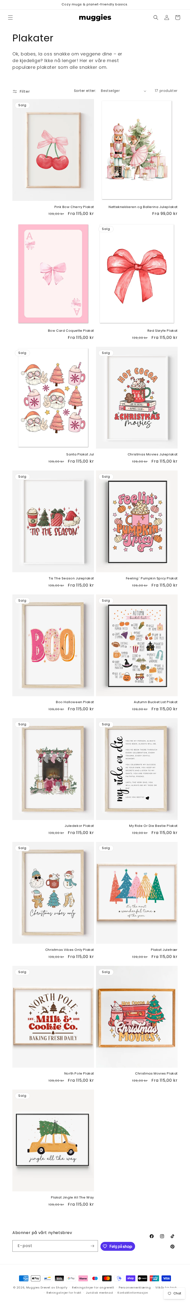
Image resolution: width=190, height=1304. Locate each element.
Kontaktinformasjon (133, 1293)
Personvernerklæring (135, 1287)
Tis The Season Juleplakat (71, 578)
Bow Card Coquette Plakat (71, 331)
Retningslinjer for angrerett (93, 1287)
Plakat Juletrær (164, 950)
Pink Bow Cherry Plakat (74, 207)
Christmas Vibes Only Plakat (69, 950)
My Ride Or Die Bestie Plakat (153, 826)
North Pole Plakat (79, 1074)
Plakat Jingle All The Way (72, 1198)
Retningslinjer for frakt (64, 1293)
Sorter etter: (85, 90)
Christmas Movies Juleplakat (153, 454)
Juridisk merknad (99, 1293)
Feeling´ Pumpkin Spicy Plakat (152, 578)
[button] (10, 17)
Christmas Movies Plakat (156, 1074)
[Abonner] (92, 1246)
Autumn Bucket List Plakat (156, 702)
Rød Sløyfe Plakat (162, 331)
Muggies (33, 1287)
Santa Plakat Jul (80, 454)
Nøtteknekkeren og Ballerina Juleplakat (143, 207)
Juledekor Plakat (79, 826)
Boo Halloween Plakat (75, 702)
